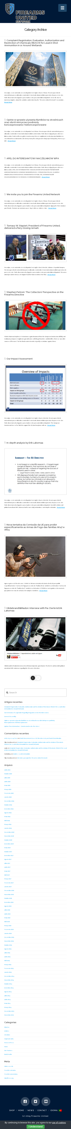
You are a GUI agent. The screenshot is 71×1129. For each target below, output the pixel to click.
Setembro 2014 (9, 988)
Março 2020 (7, 789)
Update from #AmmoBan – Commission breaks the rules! (21, 726)
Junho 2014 (7, 999)
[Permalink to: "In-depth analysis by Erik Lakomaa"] (35, 471)
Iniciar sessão (8, 1066)
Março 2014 (7, 1007)
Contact (42, 1110)
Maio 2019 (7, 816)
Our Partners (8, 1050)
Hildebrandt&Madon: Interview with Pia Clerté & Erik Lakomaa (33, 609)
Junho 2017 (7, 867)
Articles (6, 1031)
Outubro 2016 (8, 898)
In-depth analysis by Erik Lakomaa (25, 442)
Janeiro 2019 (8, 828)
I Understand (36, 1127)
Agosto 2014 (8, 991)
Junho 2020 (7, 781)
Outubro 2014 (8, 984)
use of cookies (59, 1123)
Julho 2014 (7, 995)
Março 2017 (7, 879)
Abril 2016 (7, 921)
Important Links (9, 1039)
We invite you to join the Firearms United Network (33, 194)
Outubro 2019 (8, 805)
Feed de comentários (11, 1074)
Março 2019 (7, 824)
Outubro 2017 (8, 851)
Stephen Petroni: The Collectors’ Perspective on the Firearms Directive (34, 293)
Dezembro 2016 (9, 890)
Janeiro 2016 (8, 933)
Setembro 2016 (8, 902)
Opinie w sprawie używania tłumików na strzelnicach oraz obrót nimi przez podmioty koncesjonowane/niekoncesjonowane (33, 122)
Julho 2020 (7, 778)
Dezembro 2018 (9, 832)
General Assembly (10, 716)
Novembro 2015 (9, 941)
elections (7, 1035)
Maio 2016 (7, 918)
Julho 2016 (7, 910)
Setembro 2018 (9, 844)
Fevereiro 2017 (9, 883)
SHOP (12, 1110)
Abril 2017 (7, 875)
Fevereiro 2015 (9, 968)
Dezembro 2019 (9, 801)
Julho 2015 (7, 953)
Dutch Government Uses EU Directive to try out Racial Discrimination (40, 738)
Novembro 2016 (9, 894)
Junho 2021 (7, 770)
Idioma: (54, 1110)
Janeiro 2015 (8, 972)
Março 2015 (7, 964)
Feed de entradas (10, 1070)
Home (21, 1110)
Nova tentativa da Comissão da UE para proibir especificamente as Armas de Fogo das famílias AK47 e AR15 (34, 527)
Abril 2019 (7, 820)
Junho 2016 (7, 914)
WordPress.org (8, 1078)
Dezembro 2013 (9, 1011)
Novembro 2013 (9, 1015)
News (31, 1110)
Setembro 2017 (8, 855)
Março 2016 (7, 925)
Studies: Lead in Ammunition (21, 754)
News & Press (9, 1042)
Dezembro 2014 (9, 976)
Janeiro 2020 (8, 797)
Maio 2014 (7, 1003)
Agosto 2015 (7, 949)
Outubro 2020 (8, 774)
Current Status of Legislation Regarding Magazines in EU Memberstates (26, 712)
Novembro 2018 (9, 836)
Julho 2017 (7, 863)
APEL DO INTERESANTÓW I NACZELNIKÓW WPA (33, 158)
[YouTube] (45, 1101)
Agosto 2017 (7, 859)
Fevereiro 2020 (9, 793)
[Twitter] (35, 1101)
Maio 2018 (7, 847)
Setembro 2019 (8, 809)
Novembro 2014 (9, 980)
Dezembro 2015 (9, 937)
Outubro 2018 (8, 840)
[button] (62, 8)
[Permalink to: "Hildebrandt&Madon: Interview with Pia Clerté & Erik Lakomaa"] (35, 638)
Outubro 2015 (8, 945)
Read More (8, 102)
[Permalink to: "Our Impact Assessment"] (35, 388)
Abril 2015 (7, 960)
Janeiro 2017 (8, 886)
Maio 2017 (7, 871)
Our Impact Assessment (20, 358)
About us (6, 1027)
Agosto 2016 (7, 906)
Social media (8, 1054)
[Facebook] (25, 1101)
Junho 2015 (7, 957)
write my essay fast (10, 738)
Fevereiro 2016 (9, 929)
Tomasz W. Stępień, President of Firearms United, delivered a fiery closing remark (32, 226)
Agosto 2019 (7, 812)
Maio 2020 (7, 785)
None (6, 1046)
